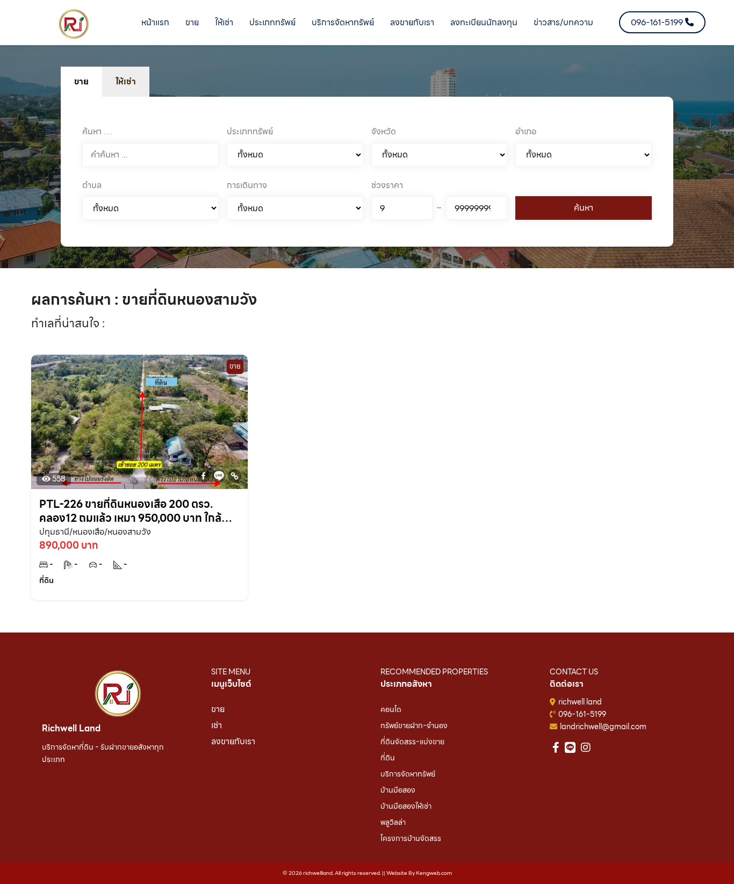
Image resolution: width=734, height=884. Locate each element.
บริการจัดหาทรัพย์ (343, 22)
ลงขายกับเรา (412, 22)
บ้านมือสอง (397, 790)
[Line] (219, 476)
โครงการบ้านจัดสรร (410, 838)
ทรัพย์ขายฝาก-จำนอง (414, 725)
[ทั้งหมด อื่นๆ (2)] (295, 208)
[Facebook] (203, 476)
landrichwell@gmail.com (603, 726)
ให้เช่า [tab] (126, 81)
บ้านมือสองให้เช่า (405, 806)
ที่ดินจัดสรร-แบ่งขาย (412, 742)
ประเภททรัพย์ (272, 22)
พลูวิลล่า (393, 822)
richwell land (580, 702)
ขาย (192, 22)
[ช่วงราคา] (402, 208)
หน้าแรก (155, 22)
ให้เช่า (224, 22)
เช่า (216, 725)
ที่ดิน (387, 758)
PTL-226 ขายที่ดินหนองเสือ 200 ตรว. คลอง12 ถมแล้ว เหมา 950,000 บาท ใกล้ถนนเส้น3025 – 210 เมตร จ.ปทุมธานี (130, 511)
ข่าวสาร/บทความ (563, 22)
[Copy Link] (234, 476)
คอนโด (390, 709)
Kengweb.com (434, 873)
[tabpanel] (367, 172)
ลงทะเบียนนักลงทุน (483, 22)
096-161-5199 (582, 714)
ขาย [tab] (81, 81)
